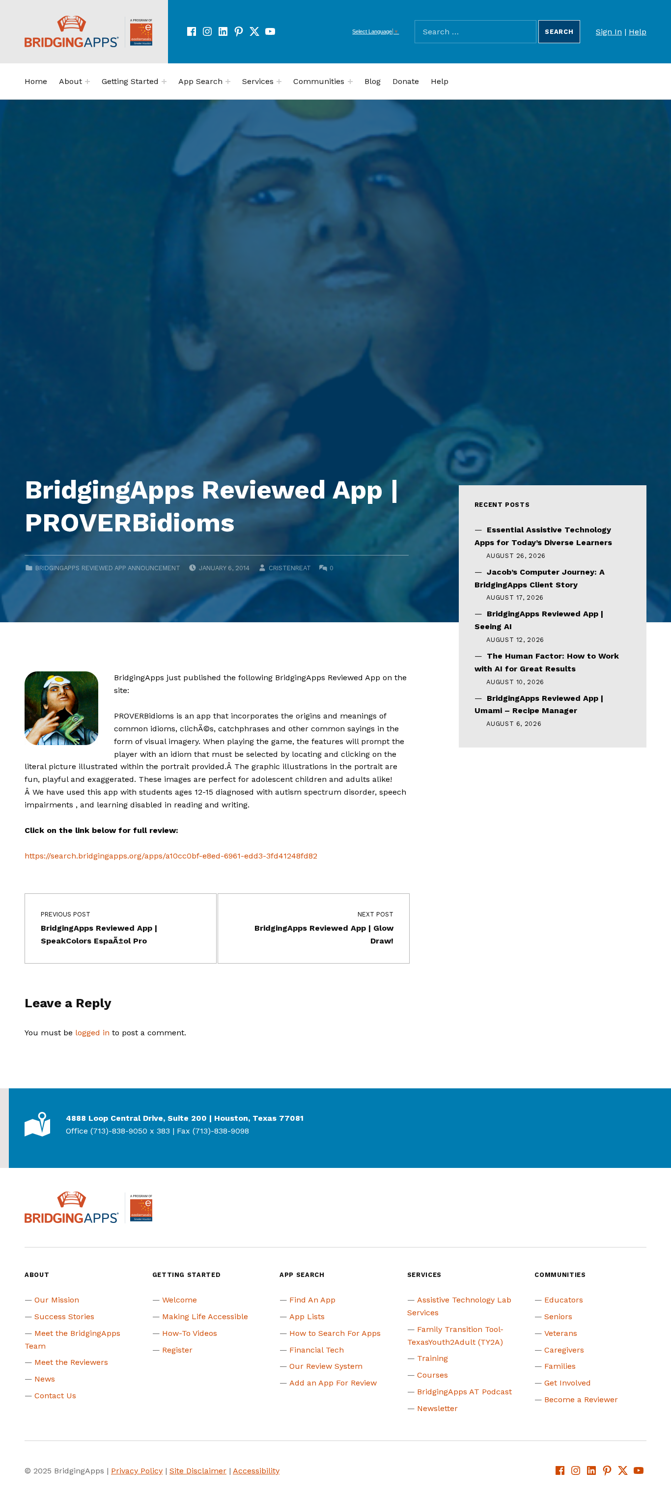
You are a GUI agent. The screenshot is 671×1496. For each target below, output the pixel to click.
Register (177, 1350)
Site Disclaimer (197, 1470)
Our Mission (56, 1299)
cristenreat (290, 568)
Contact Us (55, 1395)
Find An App (312, 1299)
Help (637, 31)
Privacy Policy (137, 1470)
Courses (432, 1375)
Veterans (560, 1333)
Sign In (609, 31)
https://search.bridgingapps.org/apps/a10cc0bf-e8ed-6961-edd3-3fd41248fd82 (171, 855)
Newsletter (437, 1408)
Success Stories (64, 1316)
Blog (372, 81)
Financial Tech (316, 1350)
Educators (563, 1299)
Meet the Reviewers (71, 1362)
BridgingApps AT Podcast (464, 1391)
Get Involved (567, 1382)
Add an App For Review (333, 1382)
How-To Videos (189, 1333)
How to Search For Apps (335, 1333)
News (44, 1379)
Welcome (179, 1299)
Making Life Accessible (205, 1316)
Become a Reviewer (581, 1399)
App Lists (307, 1316)
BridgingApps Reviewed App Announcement (107, 568)
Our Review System (326, 1366)
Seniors (558, 1316)
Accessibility (256, 1470)
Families (560, 1366)
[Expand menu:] (87, 81)
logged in (92, 1032)
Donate (405, 81)
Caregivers (564, 1350)
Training (432, 1358)
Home (36, 81)
